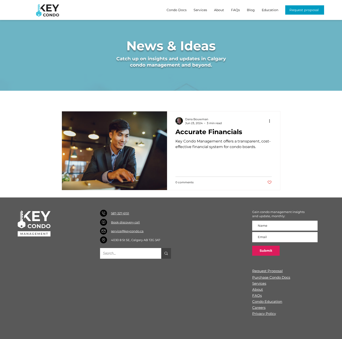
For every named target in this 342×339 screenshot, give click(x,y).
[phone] (103, 213)
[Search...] (166, 253)
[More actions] (271, 121)
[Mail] (103, 231)
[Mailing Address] (103, 239)
